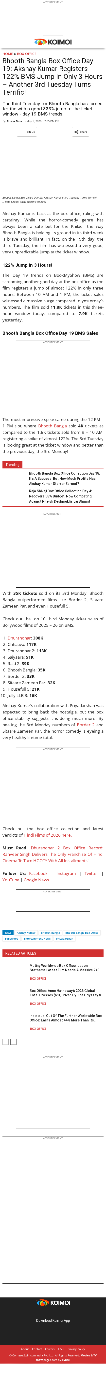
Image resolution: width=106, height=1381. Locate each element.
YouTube (10, 880)
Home (7, 53)
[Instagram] (46, 1312)
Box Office (26, 53)
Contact (37, 1349)
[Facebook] (6, 924)
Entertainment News (37, 938)
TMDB (66, 1360)
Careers (49, 1349)
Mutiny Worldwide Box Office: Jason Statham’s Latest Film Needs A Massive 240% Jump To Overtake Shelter (66, 968)
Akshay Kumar (26, 932)
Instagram (66, 873)
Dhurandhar (19, 638)
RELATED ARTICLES (20, 953)
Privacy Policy (76, 1349)
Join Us (30, 131)
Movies (85, 1355)
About (25, 1349)
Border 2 (86, 724)
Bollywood (11, 938)
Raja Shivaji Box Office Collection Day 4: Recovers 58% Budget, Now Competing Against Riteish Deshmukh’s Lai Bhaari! (60, 496)
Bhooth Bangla (51, 426)
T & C (61, 1349)
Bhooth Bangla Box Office (81, 932)
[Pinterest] (53, 1312)
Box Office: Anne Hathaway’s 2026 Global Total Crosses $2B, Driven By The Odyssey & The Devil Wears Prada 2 (65, 993)
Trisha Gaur (14, 121)
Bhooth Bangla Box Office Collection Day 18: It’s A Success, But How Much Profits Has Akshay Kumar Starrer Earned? (64, 478)
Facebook (38, 873)
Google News (36, 880)
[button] (80, 132)
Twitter (91, 873)
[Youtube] (67, 1312)
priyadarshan (64, 938)
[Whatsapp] (23, 924)
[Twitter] (14, 924)
